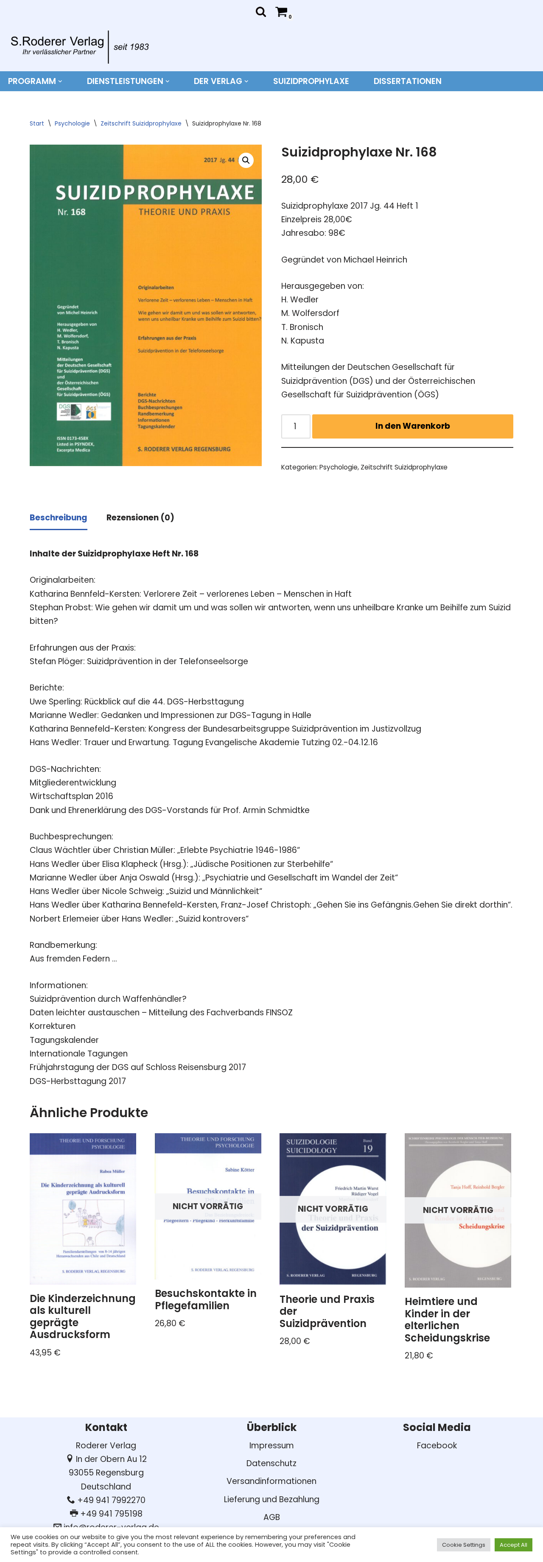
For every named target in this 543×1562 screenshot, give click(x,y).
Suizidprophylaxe (311, 81)
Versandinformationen (271, 1481)
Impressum (271, 1445)
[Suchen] (260, 11)
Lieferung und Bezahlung (271, 1499)
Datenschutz (271, 1463)
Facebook (437, 1445)
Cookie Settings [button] (463, 1545)
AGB (271, 1517)
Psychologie (72, 123)
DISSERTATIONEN (408, 81)
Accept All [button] (513, 1545)
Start (37, 123)
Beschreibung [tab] (58, 517)
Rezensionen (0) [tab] (140, 517)
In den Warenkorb (412, 426)
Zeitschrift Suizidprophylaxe (141, 123)
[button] (60, 81)
